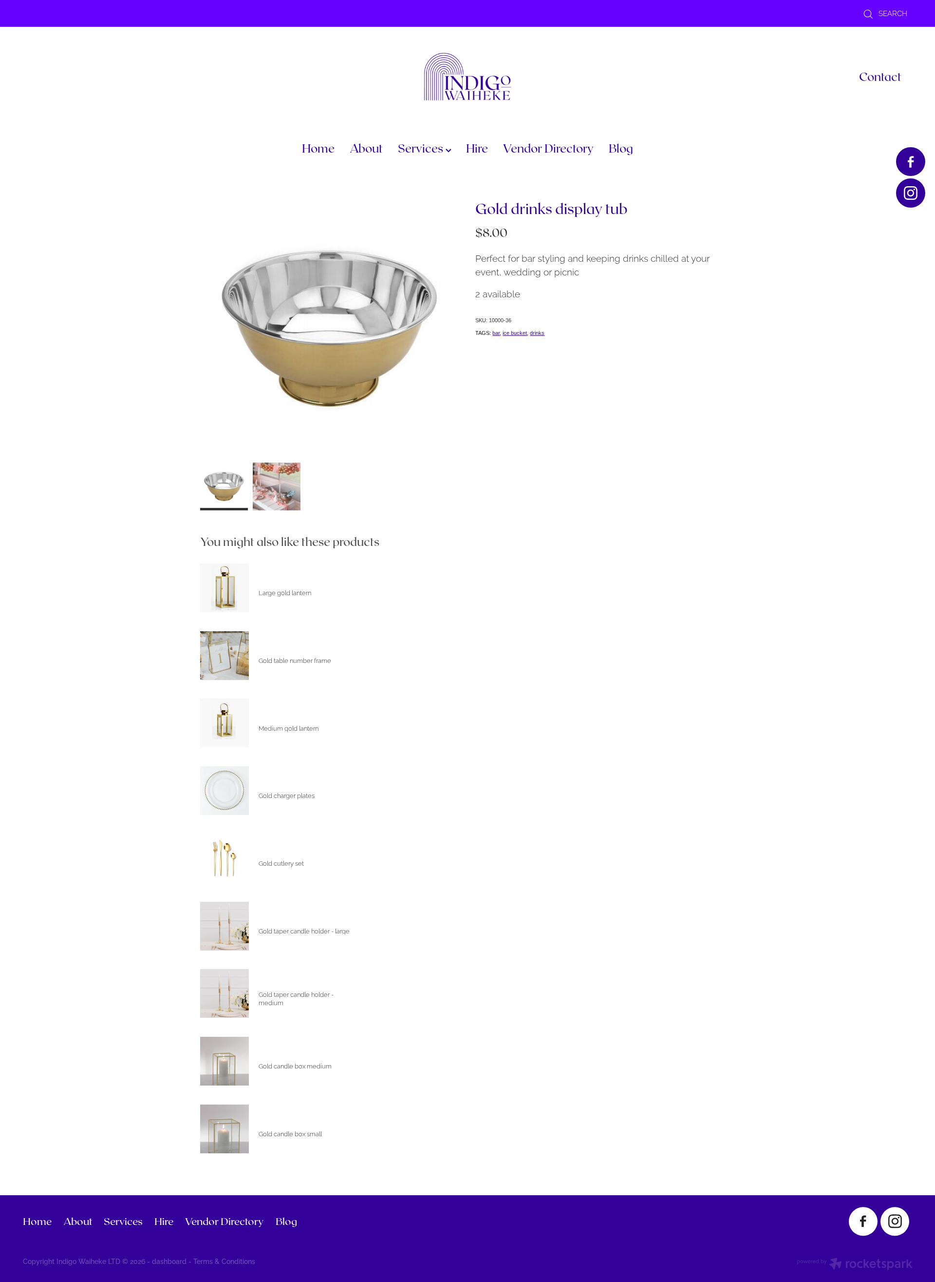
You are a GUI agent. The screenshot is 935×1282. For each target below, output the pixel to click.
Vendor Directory (548, 148)
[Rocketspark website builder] (855, 1264)
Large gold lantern (285, 592)
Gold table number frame (295, 660)
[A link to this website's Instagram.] (910, 192)
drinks (537, 333)
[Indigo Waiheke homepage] (467, 76)
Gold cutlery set (281, 862)
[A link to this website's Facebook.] (910, 161)
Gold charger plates (287, 795)
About (366, 148)
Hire (477, 148)
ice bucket (515, 333)
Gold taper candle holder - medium (296, 998)
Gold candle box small (290, 1133)
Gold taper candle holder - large (304, 930)
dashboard (169, 1260)
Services (422, 148)
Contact (880, 76)
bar (496, 333)
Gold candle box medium (295, 1065)
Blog (621, 148)
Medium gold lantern (288, 727)
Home (318, 148)
